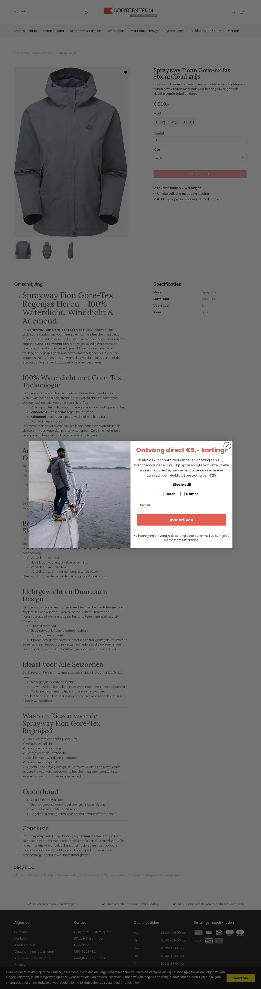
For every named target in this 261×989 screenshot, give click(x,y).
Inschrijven (181, 520)
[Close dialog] (227, 445)
